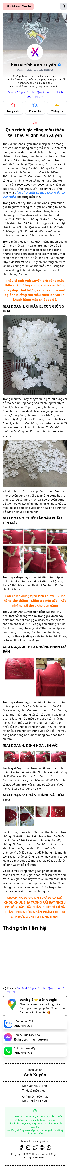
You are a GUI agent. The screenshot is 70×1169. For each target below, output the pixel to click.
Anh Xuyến (35, 1074)
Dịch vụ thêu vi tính (34, 1086)
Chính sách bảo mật (35, 1096)
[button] (63, 6)
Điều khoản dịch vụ (34, 1101)
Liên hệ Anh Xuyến (18, 6)
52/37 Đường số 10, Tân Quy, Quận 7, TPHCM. (35, 92)
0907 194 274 (35, 97)
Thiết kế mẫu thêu (34, 1090)
